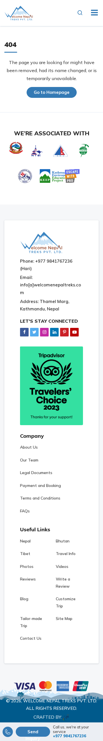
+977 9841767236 (69, 736)
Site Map (64, 618)
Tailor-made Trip (31, 622)
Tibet (25, 553)
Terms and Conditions (40, 498)
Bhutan (63, 541)
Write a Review (63, 582)
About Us (29, 447)
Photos (26, 566)
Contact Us (30, 638)
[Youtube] (74, 332)
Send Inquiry (32, 733)
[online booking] (51, 685)
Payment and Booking (40, 485)
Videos (62, 566)
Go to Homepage (52, 92)
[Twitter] (34, 332)
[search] (81, 13)
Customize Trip (66, 602)
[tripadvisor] (51, 385)
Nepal (25, 541)
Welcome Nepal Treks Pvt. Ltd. (60, 701)
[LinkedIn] (54, 332)
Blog (24, 598)
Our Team (29, 460)
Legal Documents (36, 472)
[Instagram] (44, 332)
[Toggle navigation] (92, 13)
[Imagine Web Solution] (66, 717)
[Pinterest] (64, 332)
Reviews (28, 579)
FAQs (25, 511)
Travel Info (66, 553)
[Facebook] (24, 332)
